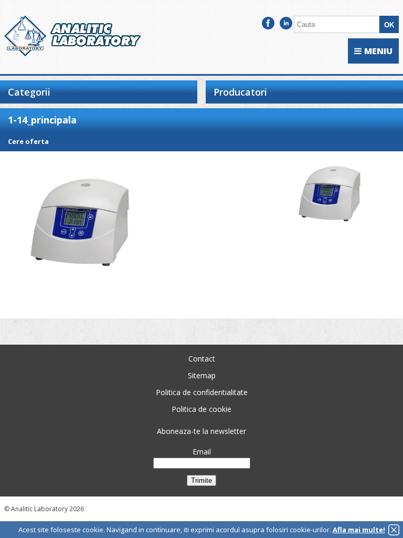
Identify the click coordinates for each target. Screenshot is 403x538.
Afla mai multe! (359, 529)
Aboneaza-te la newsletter (201, 431)
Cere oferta (28, 141)
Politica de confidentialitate (202, 392)
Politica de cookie (201, 409)
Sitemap (202, 375)
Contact (201, 359)
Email (202, 452)
